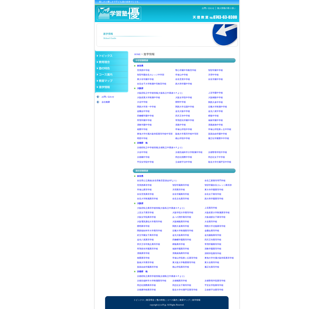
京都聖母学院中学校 (217, 152)
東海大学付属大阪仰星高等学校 (219, 258)
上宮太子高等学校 (145, 212)
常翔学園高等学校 (213, 244)
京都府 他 (142, 143)
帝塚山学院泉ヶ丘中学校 (219, 129)
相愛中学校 (142, 129)
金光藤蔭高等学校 (213, 235)
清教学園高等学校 (213, 248)
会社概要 (106, 102)
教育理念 (150, 300)
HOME (137, 54)
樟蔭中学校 (213, 116)
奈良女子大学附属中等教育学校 (151, 84)
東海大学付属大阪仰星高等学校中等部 (155, 134)
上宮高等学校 (211, 208)
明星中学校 (142, 138)
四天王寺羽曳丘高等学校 (148, 244)
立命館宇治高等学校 (214, 289)
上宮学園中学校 (215, 93)
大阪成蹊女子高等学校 (215, 217)
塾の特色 (161, 300)
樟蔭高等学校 (178, 244)
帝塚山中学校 (181, 75)
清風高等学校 (143, 253)
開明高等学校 (143, 226)
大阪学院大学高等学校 (182, 212)
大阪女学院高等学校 (146, 217)
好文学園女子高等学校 (147, 235)
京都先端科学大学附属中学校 (188, 152)
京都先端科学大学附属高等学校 (151, 280)
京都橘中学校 (143, 157)
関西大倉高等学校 (180, 226)
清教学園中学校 (144, 125)
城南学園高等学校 (180, 248)
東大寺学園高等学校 (214, 189)
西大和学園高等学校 (214, 198)
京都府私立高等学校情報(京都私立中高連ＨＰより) (160, 276)
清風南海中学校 (215, 125)
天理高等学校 (178, 189)
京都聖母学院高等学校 (215, 280)
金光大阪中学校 (182, 111)
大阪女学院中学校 (183, 97)
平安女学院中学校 (145, 162)
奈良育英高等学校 (145, 194)
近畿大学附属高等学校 (182, 230)
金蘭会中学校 (143, 111)
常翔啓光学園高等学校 (147, 248)
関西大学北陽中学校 (184, 106)
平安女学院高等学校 (214, 285)
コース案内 (172, 300)
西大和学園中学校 (183, 84)
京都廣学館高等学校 (146, 289)
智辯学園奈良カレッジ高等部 (218, 185)
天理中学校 (213, 75)
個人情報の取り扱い (226, 8)
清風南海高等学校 (180, 253)
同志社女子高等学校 (181, 285)
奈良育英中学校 (182, 79)
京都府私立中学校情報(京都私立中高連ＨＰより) (159, 147)
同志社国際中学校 (183, 157)
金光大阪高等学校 (180, 235)
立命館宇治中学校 (183, 162)
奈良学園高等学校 (180, 194)
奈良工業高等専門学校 (215, 180)
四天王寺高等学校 (213, 239)
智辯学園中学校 (215, 70)
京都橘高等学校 (179, 280)
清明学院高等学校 (213, 253)
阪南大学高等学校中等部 (187, 134)
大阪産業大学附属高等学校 (217, 212)
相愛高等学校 (143, 258)
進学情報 (196, 300)
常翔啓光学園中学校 (184, 120)
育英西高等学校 (144, 185)
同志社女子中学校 (216, 157)
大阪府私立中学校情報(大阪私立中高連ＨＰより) (160, 93)
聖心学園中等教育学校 (185, 70)
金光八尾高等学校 (145, 239)
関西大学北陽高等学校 (215, 226)
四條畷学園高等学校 (181, 239)
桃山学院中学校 (182, 138)
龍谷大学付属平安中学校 (219, 162)
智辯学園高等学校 (180, 185)
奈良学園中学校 (215, 79)
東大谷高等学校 (212, 262)
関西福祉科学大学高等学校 (149, 230)
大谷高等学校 (211, 221)
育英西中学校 (143, 70)
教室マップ (185, 300)
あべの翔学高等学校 (181, 217)
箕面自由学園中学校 (217, 134)
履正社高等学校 (212, 267)
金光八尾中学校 (215, 111)
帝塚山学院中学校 (183, 129)
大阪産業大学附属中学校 (148, 97)
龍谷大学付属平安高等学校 (184, 289)
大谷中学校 (142, 102)
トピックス (139, 300)
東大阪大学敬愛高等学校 (183, 262)
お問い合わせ (208, 8)
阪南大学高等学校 (145, 262)
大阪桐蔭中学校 (215, 97)
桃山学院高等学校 (180, 267)
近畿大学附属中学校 (217, 106)
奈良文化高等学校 (180, 198)
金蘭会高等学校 (212, 230)
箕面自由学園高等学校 (147, 267)
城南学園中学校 (215, 120)
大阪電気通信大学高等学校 (149, 221)
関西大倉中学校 (215, 102)
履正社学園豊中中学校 (218, 138)
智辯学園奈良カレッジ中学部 (150, 75)
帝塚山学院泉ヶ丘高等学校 (184, 258)
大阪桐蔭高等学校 (180, 221)
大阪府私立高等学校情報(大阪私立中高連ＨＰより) (160, 208)
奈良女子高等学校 (213, 194)
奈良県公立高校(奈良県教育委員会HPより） (157, 180)
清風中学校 (180, 125)
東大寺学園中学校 (145, 79)
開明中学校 (180, 102)
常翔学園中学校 (144, 120)
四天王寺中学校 (182, 116)
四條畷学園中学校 (145, 116)
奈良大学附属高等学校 (147, 198)
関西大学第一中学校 (146, 106)
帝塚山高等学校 (144, 189)
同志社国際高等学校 (146, 285)
